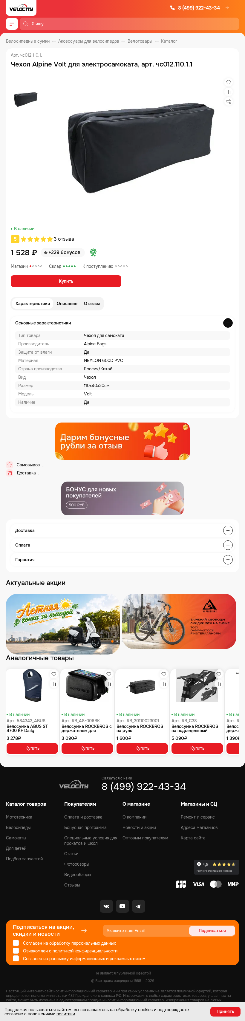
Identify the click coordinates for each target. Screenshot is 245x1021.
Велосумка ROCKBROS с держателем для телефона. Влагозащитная (87, 728)
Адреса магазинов (199, 827)
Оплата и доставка (83, 817)
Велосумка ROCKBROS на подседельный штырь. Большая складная (195, 728)
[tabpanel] (63, 624)
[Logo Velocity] (21, 8)
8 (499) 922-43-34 (199, 8)
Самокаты (16, 838)
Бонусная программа (85, 827)
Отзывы (92, 303)
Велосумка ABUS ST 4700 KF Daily (27, 728)
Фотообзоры (76, 864)
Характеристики (33, 303)
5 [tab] (133, 641)
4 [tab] (127, 641)
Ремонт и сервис (198, 817)
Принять (225, 1011)
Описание (67, 303)
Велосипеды (18, 827)
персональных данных (93, 943)
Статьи (71, 853)
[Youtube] (122, 906)
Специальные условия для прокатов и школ (90, 840)
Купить (66, 281)
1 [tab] (112, 641)
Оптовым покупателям (145, 838)
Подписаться (212, 930)
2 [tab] (117, 641)
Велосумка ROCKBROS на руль (140, 728)
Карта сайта (193, 838)
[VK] (106, 906)
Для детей (16, 848)
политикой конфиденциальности (85, 951)
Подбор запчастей (24, 858)
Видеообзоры (77, 874)
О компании (134, 817)
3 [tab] (122, 641)
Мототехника (19, 817)
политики (65, 1014)
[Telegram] (138, 906)
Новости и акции (139, 827)
